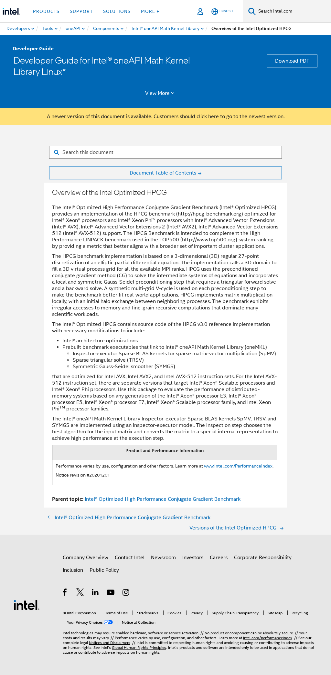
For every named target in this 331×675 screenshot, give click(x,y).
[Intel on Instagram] (126, 593)
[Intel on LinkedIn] (96, 593)
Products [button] (46, 11)
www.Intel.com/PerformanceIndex (238, 466)
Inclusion (73, 570)
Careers (219, 557)
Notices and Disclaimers (109, 642)
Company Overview (85, 557)
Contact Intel (129, 557)
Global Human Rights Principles (139, 647)
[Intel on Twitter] (80, 593)
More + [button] (150, 11)
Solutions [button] (117, 11)
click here (208, 116)
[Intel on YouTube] (111, 593)
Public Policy (104, 570)
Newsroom (163, 557)
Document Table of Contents (163, 173)
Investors (192, 557)
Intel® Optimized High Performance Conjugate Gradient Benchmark (162, 499)
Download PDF (292, 61)
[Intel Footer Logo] (26, 604)
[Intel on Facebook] (65, 593)
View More (157, 93)
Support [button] (81, 11)
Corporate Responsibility (263, 557)
